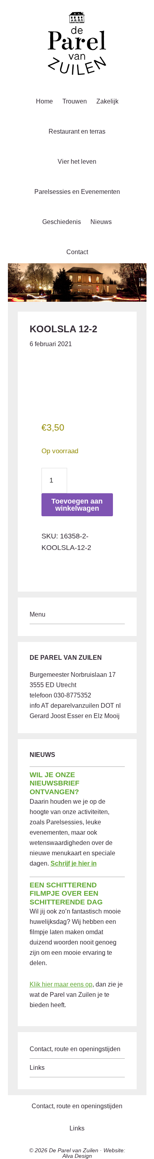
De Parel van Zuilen (73, 1150)
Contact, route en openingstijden (75, 1049)
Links (37, 1067)
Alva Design (77, 1156)
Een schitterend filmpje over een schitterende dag (66, 893)
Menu (37, 614)
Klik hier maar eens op (61, 984)
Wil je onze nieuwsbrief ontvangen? (54, 783)
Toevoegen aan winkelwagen (77, 504)
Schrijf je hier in (74, 863)
